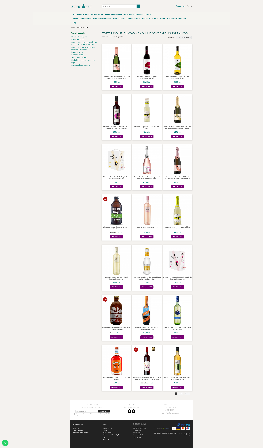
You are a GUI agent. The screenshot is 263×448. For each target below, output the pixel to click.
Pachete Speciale (77, 39)
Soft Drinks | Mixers (79, 57)
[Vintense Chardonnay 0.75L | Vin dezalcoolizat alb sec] (177, 60)
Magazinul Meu (78, 424)
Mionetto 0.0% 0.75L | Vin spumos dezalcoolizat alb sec (147, 328)
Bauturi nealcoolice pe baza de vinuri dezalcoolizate (83, 48)
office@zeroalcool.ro (171, 413)
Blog (74, 23)
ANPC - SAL (106, 439)
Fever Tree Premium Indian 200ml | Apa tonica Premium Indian (147, 278)
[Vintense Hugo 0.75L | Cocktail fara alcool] (177, 210)
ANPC (104, 437)
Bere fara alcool (77, 55)
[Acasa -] (81, 6)
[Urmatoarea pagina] (188, 393)
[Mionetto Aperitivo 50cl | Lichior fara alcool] (116, 361)
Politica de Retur (107, 432)
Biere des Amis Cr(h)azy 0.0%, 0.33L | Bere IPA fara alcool (116, 228)
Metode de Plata (107, 428)
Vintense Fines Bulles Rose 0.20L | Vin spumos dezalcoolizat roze (116, 77)
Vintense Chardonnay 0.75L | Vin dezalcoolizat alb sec (177, 77)
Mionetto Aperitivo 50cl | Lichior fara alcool (116, 378)
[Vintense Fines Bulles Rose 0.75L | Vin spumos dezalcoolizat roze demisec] (177, 160)
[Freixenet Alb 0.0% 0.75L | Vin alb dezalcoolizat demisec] (116, 260)
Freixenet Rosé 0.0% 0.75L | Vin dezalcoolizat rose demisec (147, 228)
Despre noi (76, 428)
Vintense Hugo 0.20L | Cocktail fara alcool (146, 127)
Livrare (105, 430)
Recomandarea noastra (80, 65)
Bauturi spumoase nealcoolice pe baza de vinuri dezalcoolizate (84, 43)
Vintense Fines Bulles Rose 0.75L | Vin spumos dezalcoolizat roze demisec (177, 178)
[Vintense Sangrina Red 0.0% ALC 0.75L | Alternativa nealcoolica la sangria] (147, 361)
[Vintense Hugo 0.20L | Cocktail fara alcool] (147, 110)
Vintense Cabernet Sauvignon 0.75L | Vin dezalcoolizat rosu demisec (116, 127)
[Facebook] (129, 411)
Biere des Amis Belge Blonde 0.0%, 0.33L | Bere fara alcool (116, 328)
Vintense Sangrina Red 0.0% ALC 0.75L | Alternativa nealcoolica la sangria (147, 378)
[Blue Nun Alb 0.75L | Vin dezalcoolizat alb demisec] (177, 310)
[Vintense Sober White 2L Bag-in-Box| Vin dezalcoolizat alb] (116, 160)
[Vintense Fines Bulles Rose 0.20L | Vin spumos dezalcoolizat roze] (116, 60)
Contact (75, 435)
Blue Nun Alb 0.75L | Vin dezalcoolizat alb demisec (177, 328)
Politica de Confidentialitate (95, 416)
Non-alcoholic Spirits (79, 37)
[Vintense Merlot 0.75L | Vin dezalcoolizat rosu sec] (147, 60)
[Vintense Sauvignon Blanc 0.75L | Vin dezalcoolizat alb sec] (177, 361)
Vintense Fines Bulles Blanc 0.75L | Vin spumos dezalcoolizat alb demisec (177, 127)
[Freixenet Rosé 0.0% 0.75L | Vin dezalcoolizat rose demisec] (147, 210)
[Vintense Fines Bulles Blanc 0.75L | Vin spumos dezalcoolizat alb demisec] (177, 110)
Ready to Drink (77, 52)
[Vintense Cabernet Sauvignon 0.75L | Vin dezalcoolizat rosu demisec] (116, 110)
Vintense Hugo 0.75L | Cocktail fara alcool (177, 228)
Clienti (105, 424)
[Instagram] (133, 411)
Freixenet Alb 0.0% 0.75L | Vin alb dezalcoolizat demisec (116, 278)
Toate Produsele (82, 27)
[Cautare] (138, 6)
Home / (74, 27)
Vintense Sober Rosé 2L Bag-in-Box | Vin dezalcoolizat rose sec (177, 278)
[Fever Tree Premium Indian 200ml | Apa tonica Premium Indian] (147, 260)
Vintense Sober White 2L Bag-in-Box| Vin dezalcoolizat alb (116, 178)
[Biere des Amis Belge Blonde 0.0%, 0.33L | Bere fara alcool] (116, 310)
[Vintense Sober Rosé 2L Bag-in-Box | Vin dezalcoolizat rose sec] (177, 260)
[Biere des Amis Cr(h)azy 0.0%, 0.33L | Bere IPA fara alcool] (116, 210)
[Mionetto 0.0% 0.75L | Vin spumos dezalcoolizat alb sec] (147, 310)
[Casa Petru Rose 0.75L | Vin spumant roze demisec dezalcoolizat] (147, 160)
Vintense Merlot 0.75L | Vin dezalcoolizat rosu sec (147, 77)
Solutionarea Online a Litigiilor (111, 435)
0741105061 (171, 410)
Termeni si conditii (78, 430)
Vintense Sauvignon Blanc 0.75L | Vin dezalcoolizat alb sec (177, 378)
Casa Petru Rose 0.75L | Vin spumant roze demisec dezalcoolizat (147, 178)
